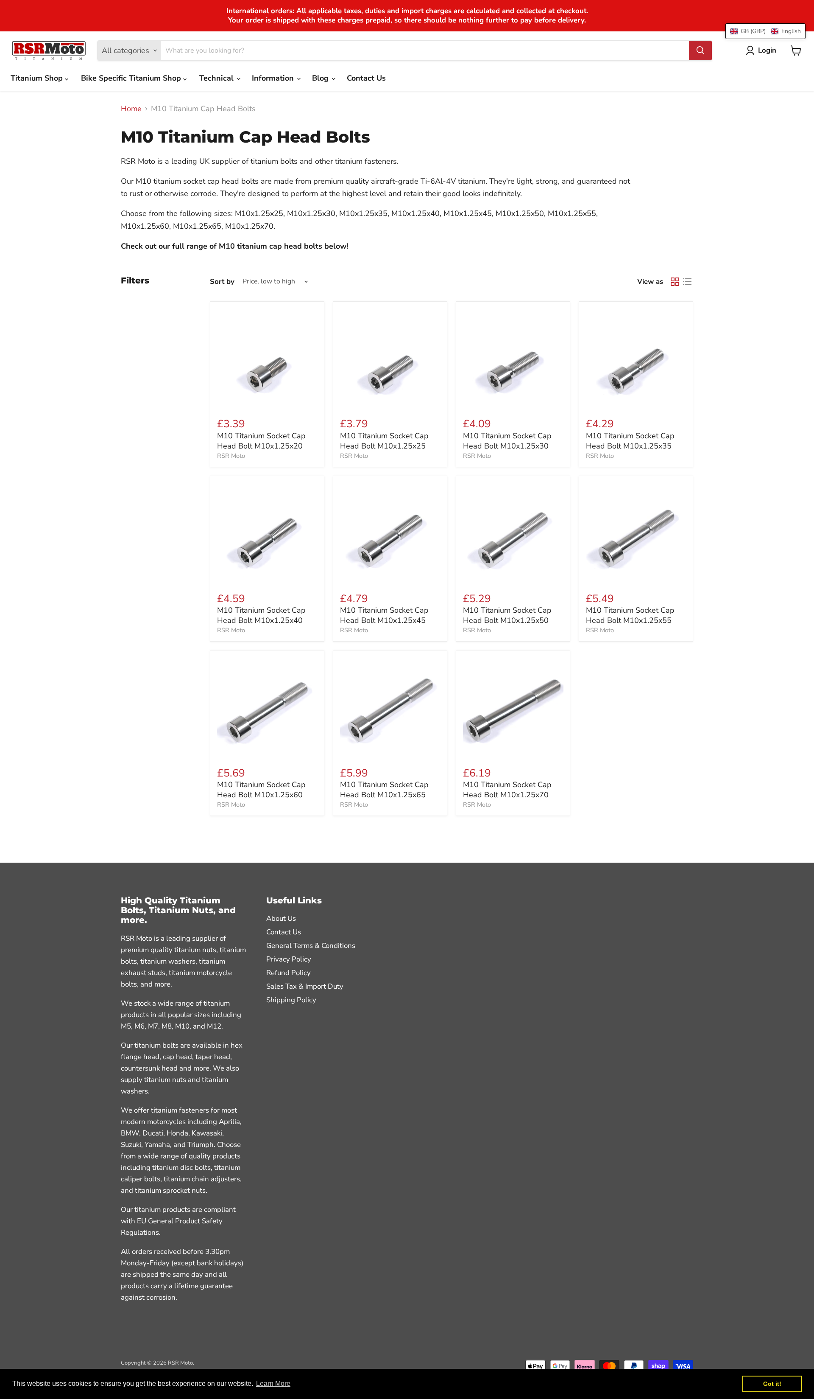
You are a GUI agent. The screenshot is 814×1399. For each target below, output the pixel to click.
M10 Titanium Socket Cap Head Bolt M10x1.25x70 (507, 789)
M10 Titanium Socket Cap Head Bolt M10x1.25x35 (630, 441)
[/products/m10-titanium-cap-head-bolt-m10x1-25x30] (513, 358)
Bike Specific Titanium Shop (132, 78)
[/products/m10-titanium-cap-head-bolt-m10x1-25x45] (390, 532)
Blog (321, 78)
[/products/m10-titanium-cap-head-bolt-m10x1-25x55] (636, 532)
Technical (217, 78)
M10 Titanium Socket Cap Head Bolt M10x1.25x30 (507, 441)
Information (274, 78)
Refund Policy (288, 973)
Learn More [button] (273, 1383)
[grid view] (675, 281)
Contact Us (366, 78)
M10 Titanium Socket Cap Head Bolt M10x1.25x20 (261, 441)
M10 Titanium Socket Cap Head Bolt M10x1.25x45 (384, 615)
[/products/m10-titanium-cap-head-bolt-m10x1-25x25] (390, 358)
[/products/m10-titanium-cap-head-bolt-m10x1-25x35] (636, 358)
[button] (765, 31)
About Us (281, 918)
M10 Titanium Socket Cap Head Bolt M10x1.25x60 (261, 789)
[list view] (687, 281)
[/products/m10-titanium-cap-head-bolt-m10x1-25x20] (267, 358)
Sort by (222, 282)
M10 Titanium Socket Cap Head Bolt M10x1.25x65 (384, 789)
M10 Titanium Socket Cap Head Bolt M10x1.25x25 (384, 441)
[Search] (700, 50)
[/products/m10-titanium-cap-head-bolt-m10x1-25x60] (267, 707)
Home (131, 108)
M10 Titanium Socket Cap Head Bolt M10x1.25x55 (630, 615)
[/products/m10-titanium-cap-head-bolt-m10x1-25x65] (390, 707)
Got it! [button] (772, 1383)
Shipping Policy (291, 1000)
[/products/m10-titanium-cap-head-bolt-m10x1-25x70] (513, 707)
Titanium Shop (38, 78)
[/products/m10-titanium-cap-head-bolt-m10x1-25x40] (267, 532)
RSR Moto (231, 455)
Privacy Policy (288, 959)
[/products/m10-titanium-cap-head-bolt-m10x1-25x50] (513, 532)
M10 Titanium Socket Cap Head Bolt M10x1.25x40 (261, 615)
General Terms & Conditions (310, 945)
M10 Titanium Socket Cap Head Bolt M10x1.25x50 (507, 615)
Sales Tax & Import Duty (304, 986)
